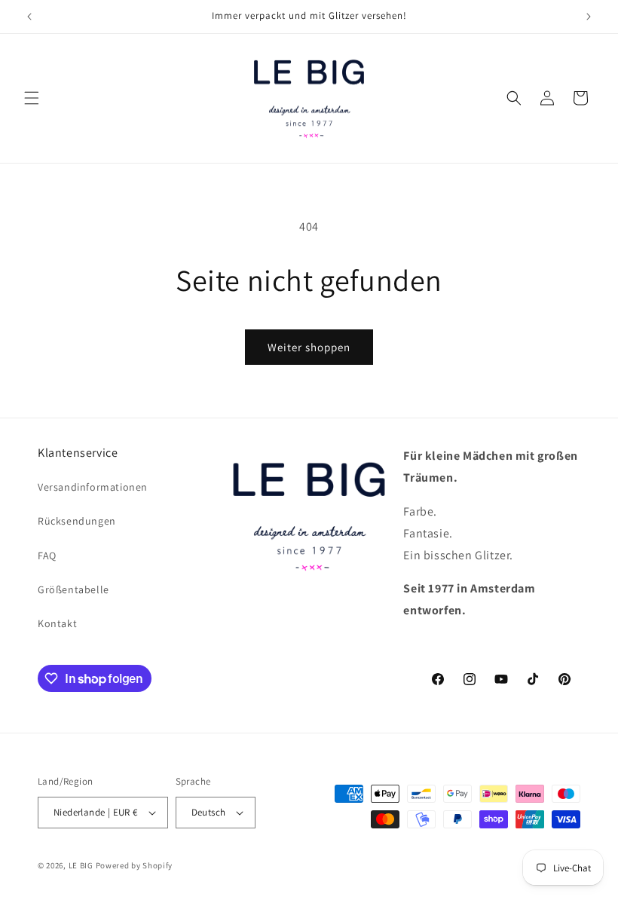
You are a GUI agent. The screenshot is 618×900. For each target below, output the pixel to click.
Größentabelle (73, 589)
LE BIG (81, 865)
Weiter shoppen (309, 347)
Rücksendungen (77, 521)
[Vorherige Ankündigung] (29, 16)
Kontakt (57, 623)
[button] (31, 98)
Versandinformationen (93, 487)
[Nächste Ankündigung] (588, 16)
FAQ (47, 555)
